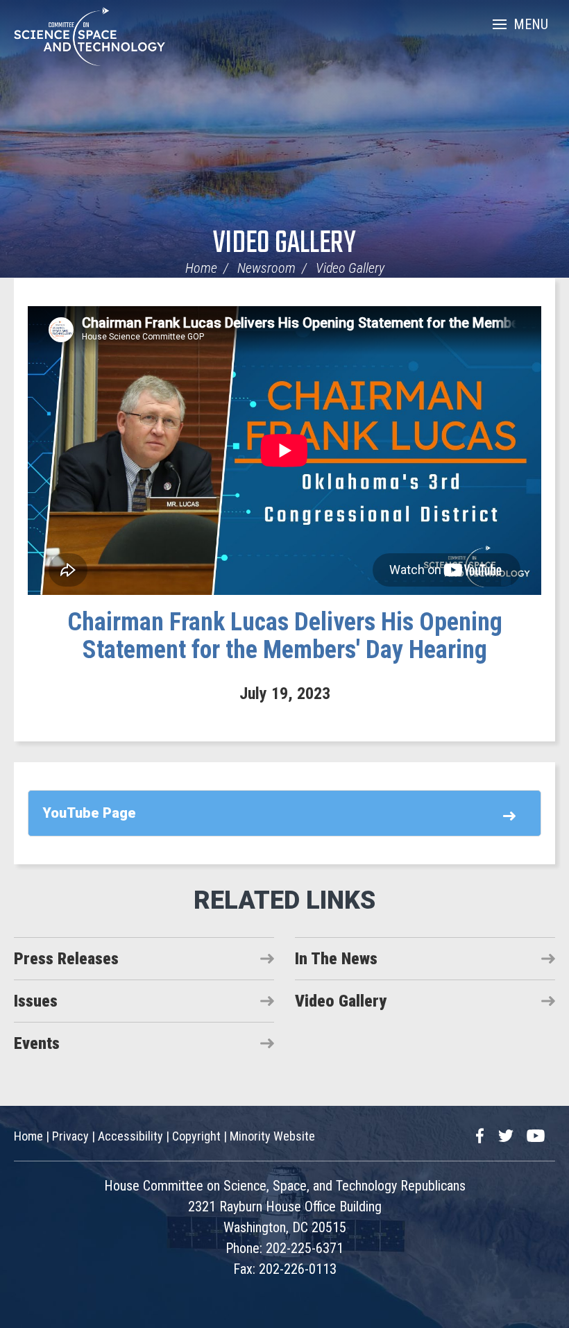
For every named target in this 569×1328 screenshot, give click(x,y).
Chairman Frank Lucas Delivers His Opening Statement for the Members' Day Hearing (284, 635)
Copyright (196, 1136)
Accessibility (130, 1136)
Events (37, 1043)
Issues (36, 1001)
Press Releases (66, 958)
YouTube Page (89, 813)
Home (201, 268)
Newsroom (266, 268)
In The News (336, 958)
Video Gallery (284, 244)
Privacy (70, 1136)
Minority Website (272, 1136)
